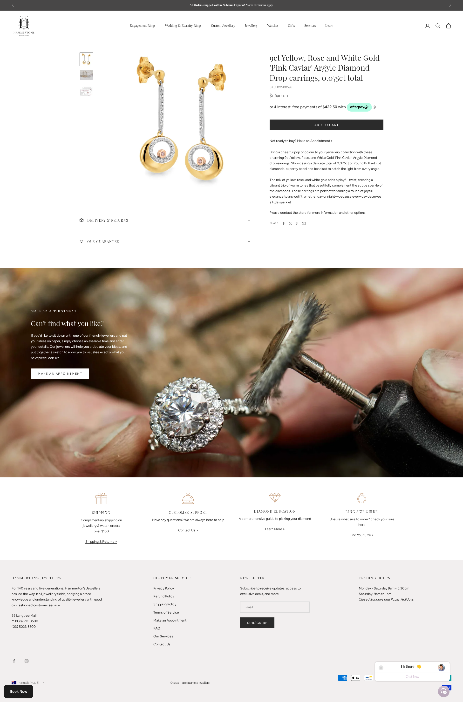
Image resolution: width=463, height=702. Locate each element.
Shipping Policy (164, 604)
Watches (272, 25)
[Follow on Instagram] (26, 661)
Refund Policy (163, 596)
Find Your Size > (362, 535)
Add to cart (326, 125)
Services (310, 25)
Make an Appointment (60, 373)
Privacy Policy (163, 588)
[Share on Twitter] (290, 223)
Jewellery (251, 25)
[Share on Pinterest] (297, 223)
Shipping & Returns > (101, 542)
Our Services (163, 636)
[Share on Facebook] (284, 223)
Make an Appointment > (315, 141)
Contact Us (161, 644)
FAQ (156, 628)
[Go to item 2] (86, 75)
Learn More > (275, 529)
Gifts (291, 25)
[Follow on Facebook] (14, 661)
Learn (329, 25)
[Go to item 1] (86, 59)
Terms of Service (166, 612)
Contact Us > (188, 530)
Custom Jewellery (223, 25)
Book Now (18, 691)
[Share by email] (304, 223)
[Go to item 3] (86, 91)
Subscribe (257, 623)
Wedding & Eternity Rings (183, 25)
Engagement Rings (142, 25)
